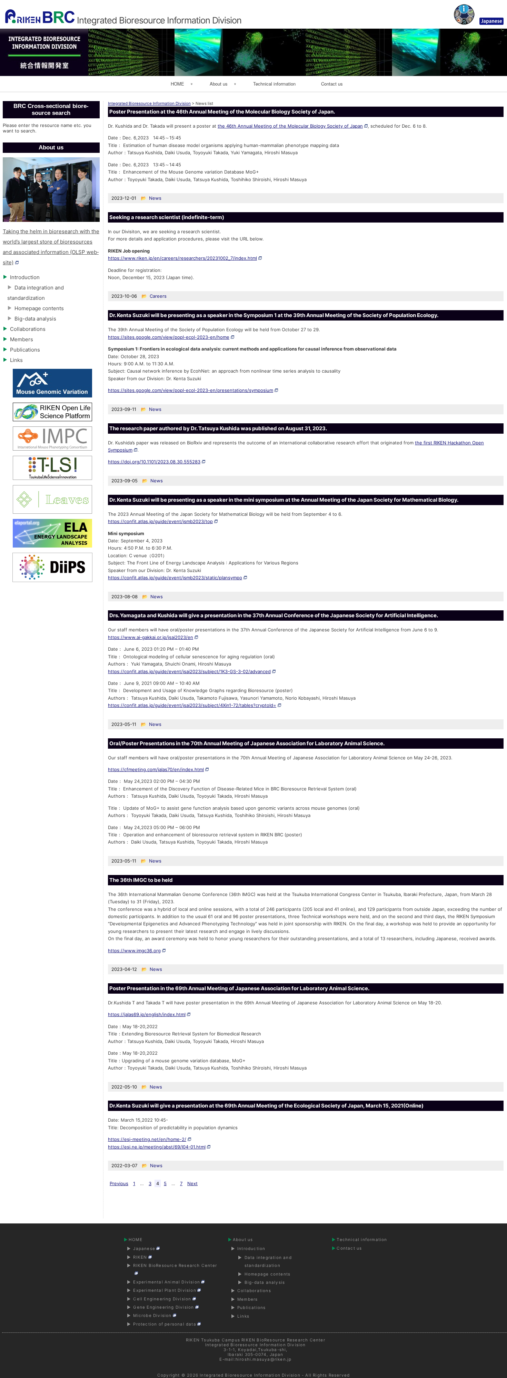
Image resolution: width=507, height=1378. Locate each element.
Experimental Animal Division (166, 1282)
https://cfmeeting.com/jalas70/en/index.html (156, 769)
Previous (119, 1183)
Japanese (144, 1248)
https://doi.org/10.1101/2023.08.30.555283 (154, 461)
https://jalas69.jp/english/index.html (147, 1014)
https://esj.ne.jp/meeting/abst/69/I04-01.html (157, 1147)
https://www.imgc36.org (134, 950)
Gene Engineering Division (163, 1307)
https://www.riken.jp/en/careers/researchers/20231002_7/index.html (182, 258)
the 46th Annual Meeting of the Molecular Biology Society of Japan (290, 126)
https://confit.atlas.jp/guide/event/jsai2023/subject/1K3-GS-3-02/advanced (189, 671)
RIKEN (140, 1257)
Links (16, 360)
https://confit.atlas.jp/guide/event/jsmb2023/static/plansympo (175, 577)
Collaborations (28, 329)
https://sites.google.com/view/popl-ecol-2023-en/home (168, 337)
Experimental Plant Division (164, 1290)
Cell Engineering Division (162, 1299)
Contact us (332, 83)
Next (192, 1183)
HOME (177, 83)
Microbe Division (152, 1315)
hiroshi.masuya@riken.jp (264, 1359)
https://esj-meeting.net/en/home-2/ (147, 1139)
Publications (25, 349)
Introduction (25, 277)
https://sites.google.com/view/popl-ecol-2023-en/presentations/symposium (190, 390)
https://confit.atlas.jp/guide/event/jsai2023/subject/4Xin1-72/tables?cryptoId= (192, 705)
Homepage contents (39, 308)
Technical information (274, 83)
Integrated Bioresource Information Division (250, 1375)
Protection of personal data (164, 1324)
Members (21, 339)
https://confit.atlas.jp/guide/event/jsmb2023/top (160, 521)
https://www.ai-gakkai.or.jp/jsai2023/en (150, 637)
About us (219, 83)
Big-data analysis (35, 318)
